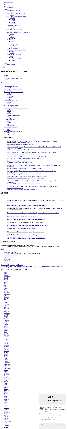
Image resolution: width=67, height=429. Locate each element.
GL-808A (13, 19)
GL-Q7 (12, 47)
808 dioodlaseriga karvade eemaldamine (51, 266)
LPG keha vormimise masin (14, 29)
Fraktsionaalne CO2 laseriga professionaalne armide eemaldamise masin (25, 178)
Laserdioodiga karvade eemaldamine (10, 268)
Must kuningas (14, 48)
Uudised (6, 61)
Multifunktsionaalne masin (14, 25)
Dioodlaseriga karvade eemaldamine (16, 16)
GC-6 (11, 57)
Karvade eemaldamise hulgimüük (31, 266)
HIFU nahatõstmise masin (14, 54)
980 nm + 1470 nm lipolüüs (14, 58)
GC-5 (11, 56)
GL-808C (13, 22)
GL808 (9, 99)
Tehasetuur (10, 7)
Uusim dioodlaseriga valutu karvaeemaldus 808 (19, 162)
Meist (5, 6)
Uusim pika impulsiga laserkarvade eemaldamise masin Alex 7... (23, 149)
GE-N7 (12, 28)
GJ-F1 (12, 51)
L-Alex (12, 15)
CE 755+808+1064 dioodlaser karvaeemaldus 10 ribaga (26, 219)
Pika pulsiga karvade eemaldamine (16, 13)
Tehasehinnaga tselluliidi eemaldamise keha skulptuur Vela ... (23, 154)
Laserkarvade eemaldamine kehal (28, 268)
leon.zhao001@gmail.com (10, 255)
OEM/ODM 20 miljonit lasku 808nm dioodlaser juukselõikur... (28, 225)
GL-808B (13, 21)
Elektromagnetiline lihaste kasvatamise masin (18, 32)
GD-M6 (12, 42)
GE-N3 (12, 26)
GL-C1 (12, 34)
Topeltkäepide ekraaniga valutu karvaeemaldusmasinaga (21, 189)
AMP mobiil (19, 265)
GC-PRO (12, 38)
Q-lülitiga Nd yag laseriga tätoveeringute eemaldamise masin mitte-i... (25, 174)
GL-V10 (12, 31)
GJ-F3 (12, 53)
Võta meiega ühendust (9, 64)
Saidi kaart (12, 265)
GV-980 (12, 60)
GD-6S (12, 41)
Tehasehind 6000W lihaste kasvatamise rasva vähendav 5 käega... (24, 183)
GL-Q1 (9, 121)
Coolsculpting (19, 266)
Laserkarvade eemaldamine (8, 266)
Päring (2, 249)
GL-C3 (12, 37)
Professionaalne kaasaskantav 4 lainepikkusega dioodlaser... (27, 205)
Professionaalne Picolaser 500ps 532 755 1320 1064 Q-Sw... (22, 144)
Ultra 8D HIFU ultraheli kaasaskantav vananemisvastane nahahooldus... (25, 158)
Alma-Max (13, 23)
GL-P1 (12, 12)
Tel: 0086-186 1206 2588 (10, 252)
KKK (5, 63)
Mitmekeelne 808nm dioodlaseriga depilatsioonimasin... (25, 232)
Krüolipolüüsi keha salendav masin (16, 50)
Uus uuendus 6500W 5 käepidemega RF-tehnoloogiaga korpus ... (24, 168)
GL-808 (12, 18)
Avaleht (6, 4)
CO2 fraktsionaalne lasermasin (15, 40)
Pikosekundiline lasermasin (14, 10)
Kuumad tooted (5, 265)
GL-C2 (12, 35)
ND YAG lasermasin (12, 44)
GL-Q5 (12, 45)
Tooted (6, 9)
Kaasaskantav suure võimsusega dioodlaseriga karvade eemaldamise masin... (33, 213)
